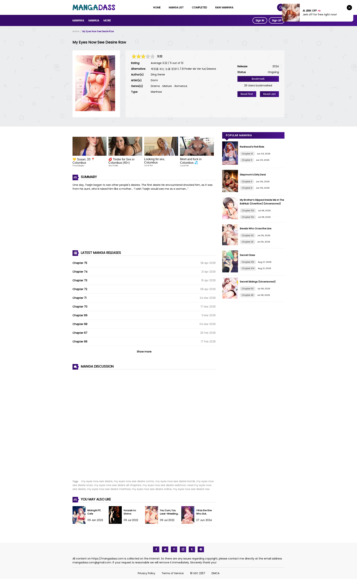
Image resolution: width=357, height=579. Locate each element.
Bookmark (258, 79)
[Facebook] (156, 549)
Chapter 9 (247, 160)
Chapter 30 (248, 235)
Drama (155, 86)
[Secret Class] (231, 271)
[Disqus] (144, 422)
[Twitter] (165, 549)
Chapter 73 (80, 280)
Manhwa (78, 20)
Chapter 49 (247, 295)
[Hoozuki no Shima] (116, 523)
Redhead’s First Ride (252, 146)
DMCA (215, 573)
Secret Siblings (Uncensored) (258, 281)
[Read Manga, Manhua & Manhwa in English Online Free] (94, 9)
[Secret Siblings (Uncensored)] (231, 298)
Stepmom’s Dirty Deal (253, 174)
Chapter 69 (80, 315)
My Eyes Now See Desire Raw (98, 31)
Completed (199, 7)
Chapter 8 (247, 187)
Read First (247, 94)
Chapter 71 (79, 298)
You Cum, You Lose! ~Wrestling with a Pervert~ (169, 514)
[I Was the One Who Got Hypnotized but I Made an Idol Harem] (188, 523)
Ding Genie (158, 74)
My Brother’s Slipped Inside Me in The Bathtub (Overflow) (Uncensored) (262, 201)
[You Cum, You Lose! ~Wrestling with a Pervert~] (152, 523)
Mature (167, 86)
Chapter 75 (80, 263)
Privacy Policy (146, 573)
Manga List (176, 7)
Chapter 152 (248, 217)
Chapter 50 (248, 288)
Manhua (94, 20)
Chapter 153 (248, 210)
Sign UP (276, 20)
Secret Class (247, 255)
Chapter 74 (80, 272)
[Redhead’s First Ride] (231, 164)
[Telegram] (201, 549)
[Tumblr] (192, 549)
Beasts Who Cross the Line (255, 228)
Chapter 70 (80, 306)
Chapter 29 (247, 241)
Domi (154, 80)
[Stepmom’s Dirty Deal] (231, 191)
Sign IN (260, 20)
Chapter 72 (80, 289)
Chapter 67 (80, 333)
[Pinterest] (174, 549)
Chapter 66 (80, 341)
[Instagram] (183, 549)
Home (157, 7)
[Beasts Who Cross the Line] (231, 244)
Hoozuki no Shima (130, 512)
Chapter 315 (248, 262)
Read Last (269, 94)
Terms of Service (173, 573)
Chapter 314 (248, 268)
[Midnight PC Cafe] (80, 523)
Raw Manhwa (224, 7)
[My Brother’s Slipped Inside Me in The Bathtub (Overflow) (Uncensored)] (231, 218)
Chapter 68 (80, 324)
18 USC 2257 (197, 573)
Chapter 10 (247, 153)
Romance (181, 86)
